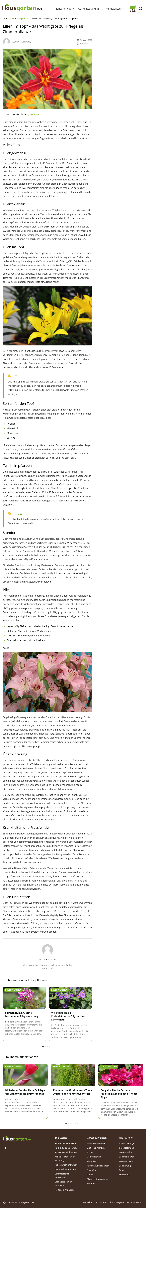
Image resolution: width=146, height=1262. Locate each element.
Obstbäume (92, 1170)
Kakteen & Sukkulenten (98, 1165)
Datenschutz (88, 1202)
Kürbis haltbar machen (66, 1143)
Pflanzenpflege (62, 8)
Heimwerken (113, 8)
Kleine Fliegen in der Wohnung (65, 1158)
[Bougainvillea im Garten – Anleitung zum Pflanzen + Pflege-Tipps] (120, 1075)
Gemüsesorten (94, 1156)
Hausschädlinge (126, 1143)
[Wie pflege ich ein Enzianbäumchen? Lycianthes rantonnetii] (70, 998)
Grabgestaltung (126, 1147)
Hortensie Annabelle (64, 1190)
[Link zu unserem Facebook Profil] (6, 1148)
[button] (73, 8)
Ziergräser (92, 1161)
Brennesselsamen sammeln (63, 1183)
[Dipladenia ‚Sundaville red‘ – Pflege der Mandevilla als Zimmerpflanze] (25, 1075)
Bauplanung (125, 1165)
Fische (90, 1152)
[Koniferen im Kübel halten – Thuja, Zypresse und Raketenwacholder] (73, 1075)
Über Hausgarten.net (119, 1202)
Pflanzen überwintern (97, 1179)
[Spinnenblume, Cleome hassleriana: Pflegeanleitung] (24, 998)
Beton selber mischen (65, 1169)
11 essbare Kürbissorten (66, 1152)
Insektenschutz (126, 1152)
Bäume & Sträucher (96, 1143)
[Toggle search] (140, 8)
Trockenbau (124, 1174)
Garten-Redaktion (21, 41)
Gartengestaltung (88, 8)
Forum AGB (101, 1202)
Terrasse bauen (126, 1161)
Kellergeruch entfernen (66, 1164)
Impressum (136, 1202)
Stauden (91, 1183)
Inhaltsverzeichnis (21, 114)
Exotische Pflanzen (96, 1147)
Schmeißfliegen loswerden (62, 1175)
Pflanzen (10, 18)
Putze (121, 1170)
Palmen (90, 1174)
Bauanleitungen (126, 1156)
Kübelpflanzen (22, 18)
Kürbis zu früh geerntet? (66, 1147)
